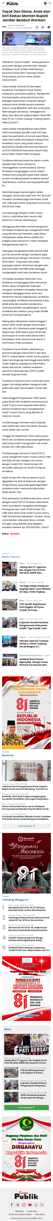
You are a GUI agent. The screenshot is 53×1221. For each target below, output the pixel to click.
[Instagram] (23, 1204)
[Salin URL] (43, 27)
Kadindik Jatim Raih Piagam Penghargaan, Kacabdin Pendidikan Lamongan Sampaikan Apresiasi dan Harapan (25, 797)
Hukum (22, 582)
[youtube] (30, 1204)
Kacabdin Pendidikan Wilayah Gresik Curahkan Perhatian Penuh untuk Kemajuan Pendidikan (26, 817)
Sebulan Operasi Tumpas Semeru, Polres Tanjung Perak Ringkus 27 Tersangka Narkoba (33, 645)
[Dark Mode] (45, 3)
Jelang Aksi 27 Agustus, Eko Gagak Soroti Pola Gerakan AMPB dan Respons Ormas (32, 571)
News (21, 563)
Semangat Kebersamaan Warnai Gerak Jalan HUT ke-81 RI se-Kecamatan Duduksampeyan (28, 918)
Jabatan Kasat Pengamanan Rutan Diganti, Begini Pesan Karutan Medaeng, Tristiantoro (25, 787)
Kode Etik (32, 1211)
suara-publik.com (16, 25)
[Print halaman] (49, 27)
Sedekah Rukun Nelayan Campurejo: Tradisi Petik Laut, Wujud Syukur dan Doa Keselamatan (29, 948)
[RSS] (42, 1204)
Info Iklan (40, 1214)
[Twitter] (17, 1204)
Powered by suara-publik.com (26, 1218)
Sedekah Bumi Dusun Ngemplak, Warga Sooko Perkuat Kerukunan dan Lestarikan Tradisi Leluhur (34, 663)
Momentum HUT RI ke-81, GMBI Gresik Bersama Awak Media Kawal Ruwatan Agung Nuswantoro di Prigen (27, 928)
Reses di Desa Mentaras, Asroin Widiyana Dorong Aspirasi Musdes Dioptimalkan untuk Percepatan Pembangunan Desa (25, 807)
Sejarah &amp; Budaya (31, 655)
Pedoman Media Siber (20, 1214)
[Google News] (36, 1204)
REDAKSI (19, 1211)
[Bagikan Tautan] (37, 27)
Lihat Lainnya (25, 826)
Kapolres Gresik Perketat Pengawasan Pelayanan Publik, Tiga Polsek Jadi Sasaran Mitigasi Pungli (33, 627)
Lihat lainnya (25, 1107)
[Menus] (3, 3)
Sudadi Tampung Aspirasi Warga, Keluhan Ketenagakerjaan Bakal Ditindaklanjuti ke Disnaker (25, 939)
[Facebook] (11, 1204)
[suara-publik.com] (12, 3)
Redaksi (15, 533)
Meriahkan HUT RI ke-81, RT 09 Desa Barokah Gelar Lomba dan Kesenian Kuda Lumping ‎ (27, 908)
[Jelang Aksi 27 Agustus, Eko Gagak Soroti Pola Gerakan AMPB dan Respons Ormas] (9, 569)
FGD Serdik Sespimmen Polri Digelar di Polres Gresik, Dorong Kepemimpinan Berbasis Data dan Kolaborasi (33, 610)
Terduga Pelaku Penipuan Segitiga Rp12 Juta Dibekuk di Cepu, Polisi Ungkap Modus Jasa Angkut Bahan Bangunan (34, 591)
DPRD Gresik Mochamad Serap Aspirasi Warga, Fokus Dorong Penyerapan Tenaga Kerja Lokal (34, 1096)
